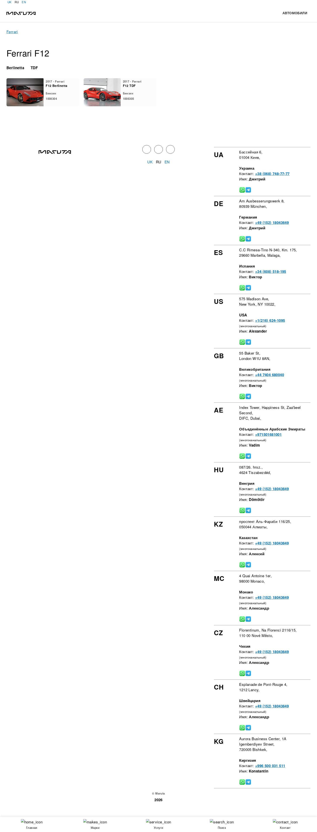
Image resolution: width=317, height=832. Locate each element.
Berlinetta (15, 67)
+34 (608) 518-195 (270, 271)
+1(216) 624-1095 (270, 320)
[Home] (21, 13)
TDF (34, 67)
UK (10, 2)
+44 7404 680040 (269, 374)
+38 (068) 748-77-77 (272, 173)
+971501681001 (268, 434)
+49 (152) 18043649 (272, 222)
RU (17, 2)
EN (24, 2)
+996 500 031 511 (270, 765)
